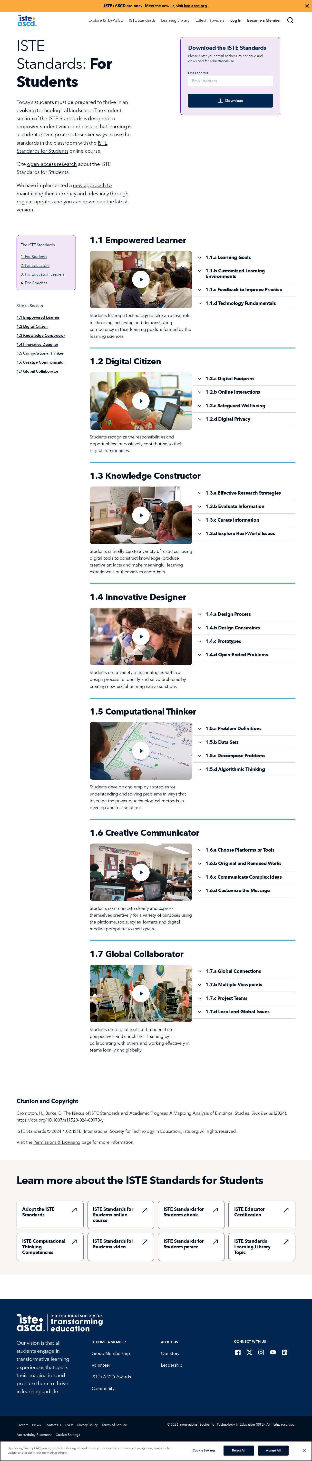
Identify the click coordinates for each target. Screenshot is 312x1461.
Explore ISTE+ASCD (105, 20)
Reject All (238, 1450)
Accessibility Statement (34, 1435)
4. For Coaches (34, 283)
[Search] (290, 20)
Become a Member (109, 1342)
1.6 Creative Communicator (41, 362)
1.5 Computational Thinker (40, 353)
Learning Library (175, 20)
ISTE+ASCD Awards (111, 1377)
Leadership (171, 1365)
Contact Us (53, 1425)
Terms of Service (114, 1425)
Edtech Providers (210, 20)
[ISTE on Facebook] (238, 1352)
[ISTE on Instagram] (261, 1352)
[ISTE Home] (27, 20)
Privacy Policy (87, 1425)
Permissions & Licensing (56, 1142)
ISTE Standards (142, 20)
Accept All (273, 1450)
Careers (22, 1425)
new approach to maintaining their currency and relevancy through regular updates (72, 193)
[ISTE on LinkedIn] (285, 1352)
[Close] (304, 1450)
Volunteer (101, 1365)
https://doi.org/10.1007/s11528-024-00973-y (60, 1120)
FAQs (69, 1425)
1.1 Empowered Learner (38, 317)
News (36, 1425)
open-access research (52, 164)
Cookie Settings (68, 1435)
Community (103, 1388)
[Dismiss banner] (307, 6)
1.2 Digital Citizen (32, 326)
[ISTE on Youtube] (273, 1352)
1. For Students (34, 256)
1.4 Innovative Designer (37, 344)
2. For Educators (35, 265)
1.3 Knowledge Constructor (41, 335)
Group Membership (111, 1353)
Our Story (170, 1353)
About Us (169, 1342)
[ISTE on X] (250, 1352)
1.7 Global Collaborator (37, 371)
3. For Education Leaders (43, 274)
